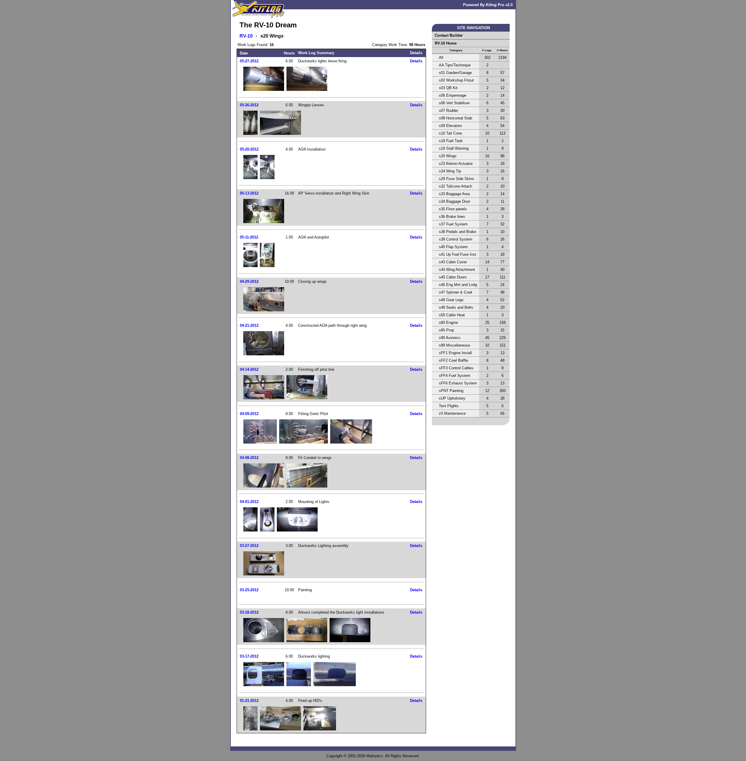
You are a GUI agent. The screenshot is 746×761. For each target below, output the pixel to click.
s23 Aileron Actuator (456, 163)
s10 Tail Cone (450, 133)
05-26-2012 (249, 105)
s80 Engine (448, 322)
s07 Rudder (448, 110)
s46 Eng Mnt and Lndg (458, 284)
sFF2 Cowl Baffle (453, 360)
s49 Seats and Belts (456, 307)
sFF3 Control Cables (456, 368)
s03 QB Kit (448, 88)
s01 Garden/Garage (455, 72)
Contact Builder (449, 35)
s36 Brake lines (452, 216)
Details (416, 61)
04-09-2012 (249, 414)
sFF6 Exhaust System (458, 383)
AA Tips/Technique (455, 65)
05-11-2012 (249, 237)
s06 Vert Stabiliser (454, 103)
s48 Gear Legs (451, 300)
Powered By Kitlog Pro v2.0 (488, 5)
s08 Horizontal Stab (455, 118)
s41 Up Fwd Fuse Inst (457, 254)
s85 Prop (446, 330)
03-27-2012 (249, 545)
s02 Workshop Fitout (456, 80)
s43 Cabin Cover (453, 262)
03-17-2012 (249, 656)
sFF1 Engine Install (455, 353)
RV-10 (246, 35)
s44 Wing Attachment (457, 269)
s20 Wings (448, 156)
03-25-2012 (249, 590)
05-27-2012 (249, 61)
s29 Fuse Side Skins (456, 178)
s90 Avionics (449, 338)
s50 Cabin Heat (452, 315)
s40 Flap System (453, 247)
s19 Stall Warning (454, 148)
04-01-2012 (249, 501)
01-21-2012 (249, 700)
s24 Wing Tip (450, 171)
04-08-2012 (249, 457)
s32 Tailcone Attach (455, 186)
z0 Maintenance (452, 413)
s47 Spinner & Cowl (455, 292)
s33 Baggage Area (454, 194)
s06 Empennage (452, 95)
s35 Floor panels (453, 209)
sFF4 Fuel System (454, 375)
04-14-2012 (249, 369)
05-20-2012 (249, 149)
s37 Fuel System (453, 224)
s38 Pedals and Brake (457, 231)
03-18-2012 (249, 612)
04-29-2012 (249, 281)
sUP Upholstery (452, 398)
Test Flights (449, 406)
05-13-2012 (249, 193)
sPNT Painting (451, 391)
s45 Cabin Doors (453, 277)
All (441, 57)
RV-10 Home (446, 43)
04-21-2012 (249, 325)
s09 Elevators (450, 125)
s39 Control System (455, 239)
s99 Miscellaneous (454, 345)
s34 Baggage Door (454, 201)
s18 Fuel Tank (451, 141)
